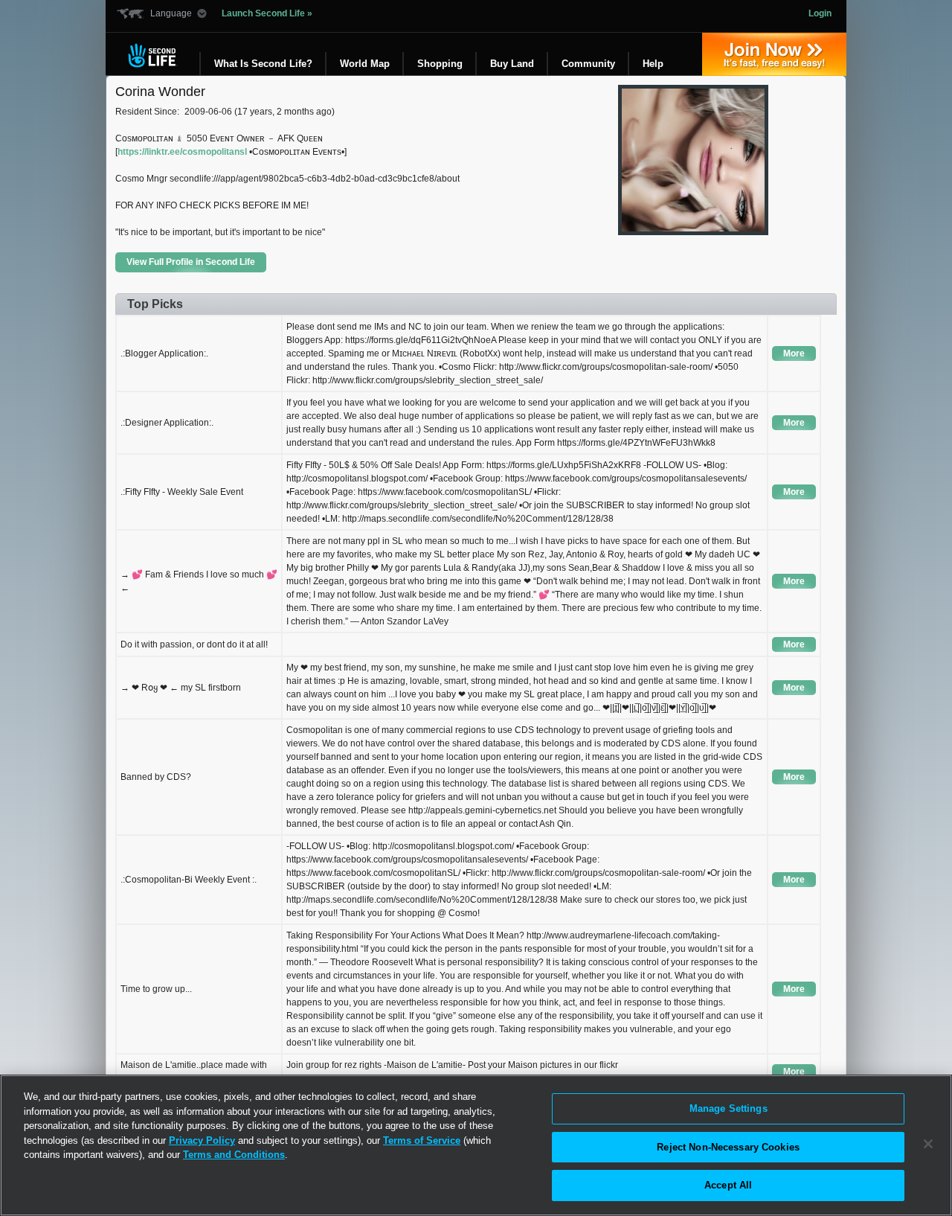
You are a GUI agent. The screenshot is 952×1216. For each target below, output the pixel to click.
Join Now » (774, 54)
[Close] (928, 1143)
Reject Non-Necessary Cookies (728, 1147)
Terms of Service (421, 1140)
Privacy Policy (202, 1140)
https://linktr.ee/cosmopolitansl (182, 152)
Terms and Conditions (234, 1154)
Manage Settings (728, 1108)
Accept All (728, 1185)
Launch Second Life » (267, 13)
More (794, 353)
